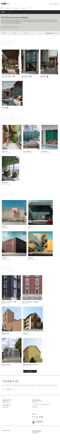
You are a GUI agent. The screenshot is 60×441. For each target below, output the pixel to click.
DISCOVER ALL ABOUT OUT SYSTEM (10, 27)
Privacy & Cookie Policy (36, 430)
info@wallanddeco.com (6, 405)
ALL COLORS (26, 33)
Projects (24, 8)
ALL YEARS (14, 33)
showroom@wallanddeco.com (45, 404)
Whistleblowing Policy (36, 431)
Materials (16, 8)
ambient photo (50, 33)
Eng (50, 3)
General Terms (35, 432)
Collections (8, 8)
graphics (57, 33)
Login (35, 414)
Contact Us (9, 389)
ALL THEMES (4, 33)
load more (30, 371)
